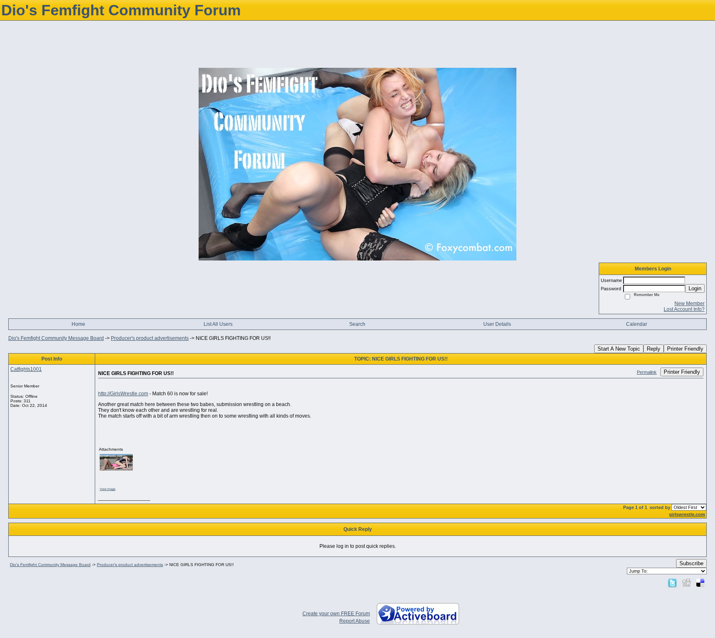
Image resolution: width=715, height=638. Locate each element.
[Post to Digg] (686, 582)
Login (695, 288)
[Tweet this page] (672, 582)
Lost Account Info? (684, 309)
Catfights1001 (26, 369)
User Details (497, 324)
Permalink (647, 372)
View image (107, 489)
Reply (653, 349)
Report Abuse (354, 621)
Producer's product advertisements (150, 338)
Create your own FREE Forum (336, 613)
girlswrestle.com (687, 514)
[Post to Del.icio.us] (700, 582)
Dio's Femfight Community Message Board (56, 338)
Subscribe (691, 563)
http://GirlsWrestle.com (123, 394)
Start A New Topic (618, 349)
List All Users (218, 324)
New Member (689, 303)
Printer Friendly (685, 349)
